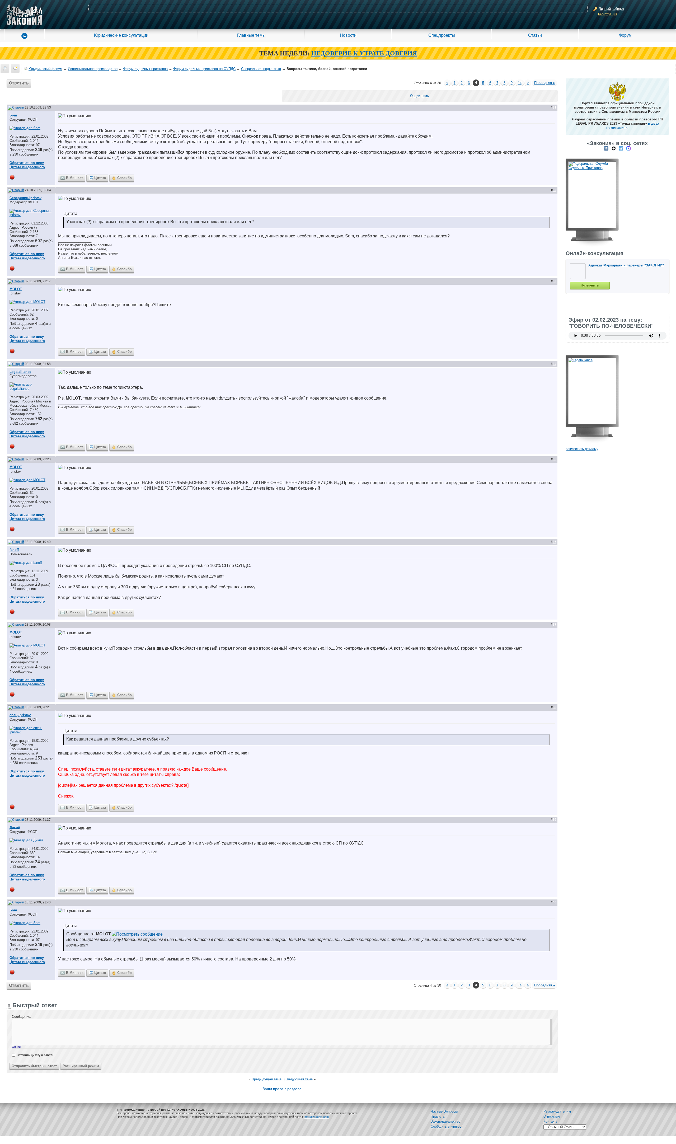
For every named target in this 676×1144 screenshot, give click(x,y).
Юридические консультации (121, 35)
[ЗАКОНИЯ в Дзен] (614, 148)
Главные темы (251, 35)
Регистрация (607, 14)
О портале (551, 1116)
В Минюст (74, 178)
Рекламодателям (557, 1111)
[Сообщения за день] (15, 68)
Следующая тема (298, 1079)
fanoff (14, 550)
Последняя (544, 83)
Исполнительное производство (93, 69)
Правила (437, 1116)
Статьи (535, 35)
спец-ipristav (20, 715)
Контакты (550, 1121)
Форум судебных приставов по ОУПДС (204, 69)
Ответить (19, 83)
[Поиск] (5, 68)
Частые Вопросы (444, 1111)
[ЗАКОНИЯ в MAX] (628, 148)
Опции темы (419, 96)
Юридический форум (45, 69)
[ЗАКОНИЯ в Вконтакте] (606, 148)
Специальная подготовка (261, 69)
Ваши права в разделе (282, 1089)
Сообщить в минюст (447, 1126)
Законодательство (445, 1121)
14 (520, 83)
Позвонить (590, 285)
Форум (625, 35)
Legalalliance (20, 372)
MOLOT (16, 289)
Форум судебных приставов (145, 69)
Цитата (100, 178)
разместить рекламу (582, 449)
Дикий (15, 827)
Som (13, 115)
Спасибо (124, 178)
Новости (348, 35)
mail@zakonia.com (316, 1116)
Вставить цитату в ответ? (35, 1055)
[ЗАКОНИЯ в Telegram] (621, 148)
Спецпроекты (441, 35)
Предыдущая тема (266, 1079)
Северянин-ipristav (25, 198)
